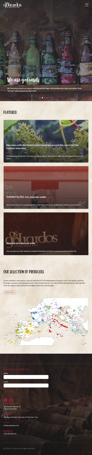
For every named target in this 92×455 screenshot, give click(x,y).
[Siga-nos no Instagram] (11, 400)
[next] (88, 51)
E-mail (6, 382)
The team (17, 80)
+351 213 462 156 (10, 434)
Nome (6, 373)
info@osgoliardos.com (11, 425)
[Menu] (86, 4)
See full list (9, 292)
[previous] (3, 51)
